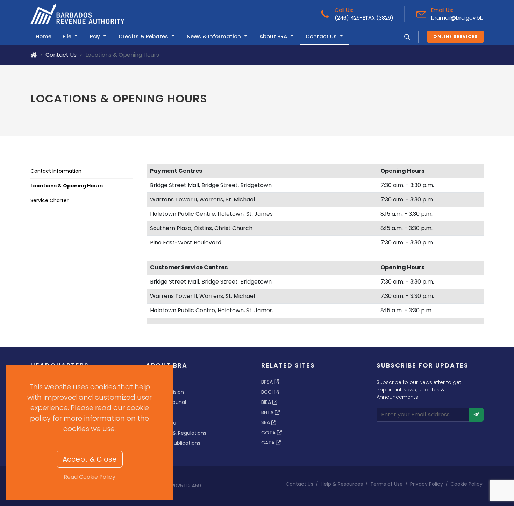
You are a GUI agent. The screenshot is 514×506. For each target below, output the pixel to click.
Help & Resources (342, 483)
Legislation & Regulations (176, 432)
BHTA (268, 412)
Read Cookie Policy (89, 477)
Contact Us (61, 55)
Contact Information (55, 171)
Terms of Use (386, 483)
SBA (266, 422)
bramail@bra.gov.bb (457, 17)
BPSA (267, 381)
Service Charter (49, 200)
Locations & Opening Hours (66, 185)
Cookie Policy (466, 483)
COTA (269, 432)
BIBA (266, 402)
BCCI (267, 392)
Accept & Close (90, 459)
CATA (268, 442)
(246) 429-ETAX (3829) (364, 17)
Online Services (455, 37)
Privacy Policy (426, 483)
